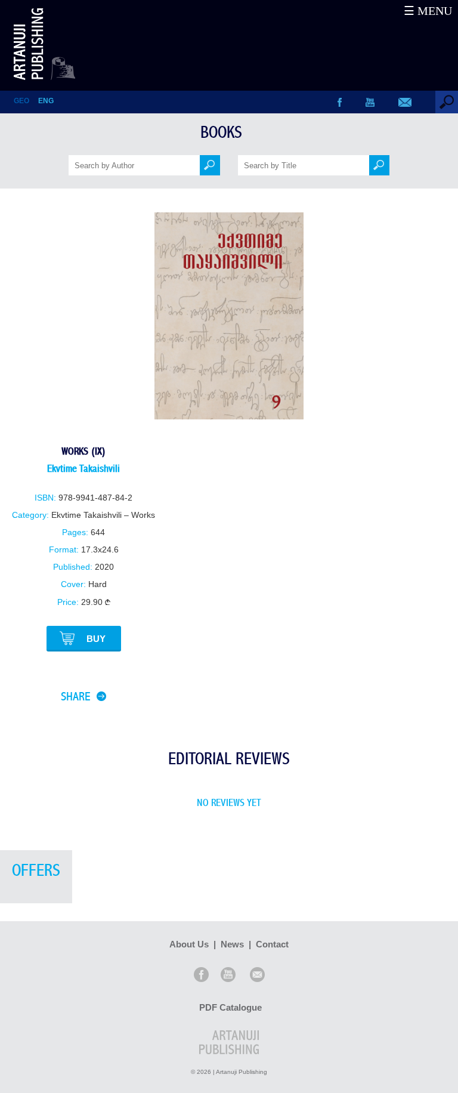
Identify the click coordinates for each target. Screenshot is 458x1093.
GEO (21, 101)
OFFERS (36, 870)
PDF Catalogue (230, 1007)
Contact (272, 944)
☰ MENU (428, 10)
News (232, 944)
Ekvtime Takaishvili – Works (103, 515)
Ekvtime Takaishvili (83, 468)
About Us (189, 944)
